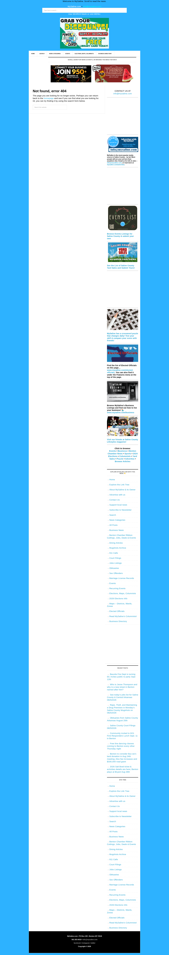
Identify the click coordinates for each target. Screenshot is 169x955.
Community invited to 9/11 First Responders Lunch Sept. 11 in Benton (122, 736)
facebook (77, 943)
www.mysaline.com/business (120, 412)
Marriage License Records (121, 578)
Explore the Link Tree (119, 484)
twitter (93, 943)
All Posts (113, 525)
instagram (85, 943)
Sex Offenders (116, 573)
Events (112, 451)
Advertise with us (117, 495)
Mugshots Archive (117, 548)
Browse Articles (122, 461)
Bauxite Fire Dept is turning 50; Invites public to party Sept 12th (121, 677)
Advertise (130, 459)
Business (122, 451)
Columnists (125, 456)
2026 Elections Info (118, 598)
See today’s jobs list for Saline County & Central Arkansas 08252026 (122, 697)
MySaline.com (74, 6)
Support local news (118, 505)
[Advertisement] (122, 117)
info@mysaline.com (92, 6)
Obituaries (114, 568)
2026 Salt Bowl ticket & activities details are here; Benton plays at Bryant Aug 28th (122, 769)
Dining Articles (116, 543)
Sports (128, 453)
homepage (49, 98)
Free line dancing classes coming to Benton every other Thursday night (121, 746)
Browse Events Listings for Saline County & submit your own (120, 236)
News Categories (117, 520)
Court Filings (115, 558)
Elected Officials (117, 611)
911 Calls (113, 553)
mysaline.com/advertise (116, 164)
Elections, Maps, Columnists (122, 593)
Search (112, 515)
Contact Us (114, 500)
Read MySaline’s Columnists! (123, 616)
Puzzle (120, 459)
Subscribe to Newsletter (120, 510)
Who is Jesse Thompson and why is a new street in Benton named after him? (122, 687)
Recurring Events (117, 588)
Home (112, 479)
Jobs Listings (115, 563)
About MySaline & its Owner (122, 489)
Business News (116, 530)
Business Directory (118, 621)
